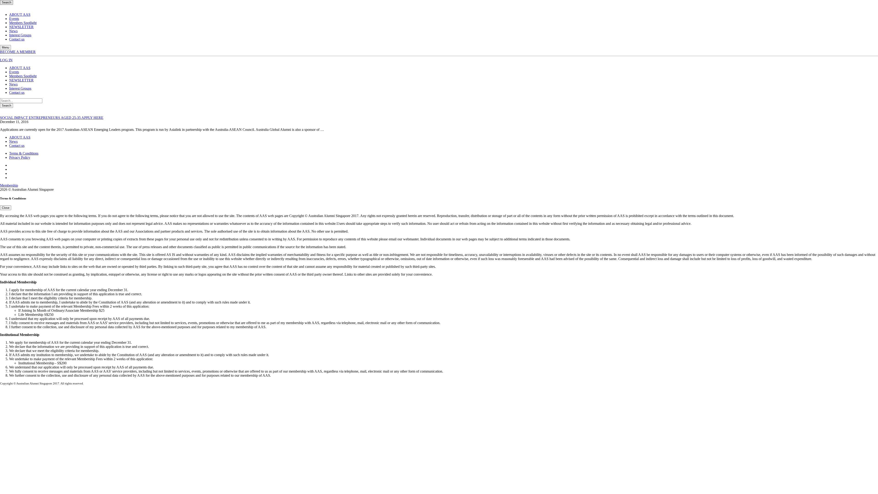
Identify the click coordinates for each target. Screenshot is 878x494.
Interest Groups (20, 35)
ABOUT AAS (19, 14)
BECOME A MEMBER (18, 52)
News (13, 31)
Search (6, 2)
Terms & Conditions (23, 153)
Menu (5, 47)
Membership (9, 185)
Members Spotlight (23, 23)
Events (14, 19)
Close (5, 207)
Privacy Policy (19, 157)
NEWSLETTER (21, 27)
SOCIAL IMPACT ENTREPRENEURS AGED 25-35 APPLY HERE (51, 118)
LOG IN (6, 60)
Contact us (16, 39)
